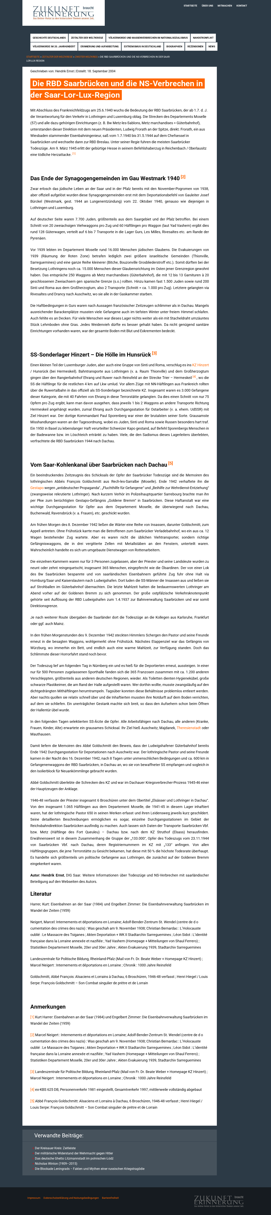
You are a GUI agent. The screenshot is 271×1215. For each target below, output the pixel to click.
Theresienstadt (189, 728)
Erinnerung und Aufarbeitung (100, 46)
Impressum (33, 1197)
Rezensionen (195, 46)
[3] (154, 353)
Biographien (174, 46)
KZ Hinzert (200, 365)
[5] (170, 463)
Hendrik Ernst (64, 71)
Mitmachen (225, 5)
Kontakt (241, 5)
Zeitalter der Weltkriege (87, 37)
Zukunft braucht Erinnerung (63, 13)
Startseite (190, 5)
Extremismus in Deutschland (142, 46)
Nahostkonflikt (203, 37)
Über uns (207, 5)
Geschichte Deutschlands (49, 37)
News (212, 46)
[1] (74, 153)
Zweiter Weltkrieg (86, 56)
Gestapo (37, 488)
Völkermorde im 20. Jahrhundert (54, 46)
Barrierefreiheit (110, 1197)
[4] (194, 376)
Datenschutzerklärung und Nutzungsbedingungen (71, 1197)
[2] (183, 177)
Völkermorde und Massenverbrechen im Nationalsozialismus (148, 37)
